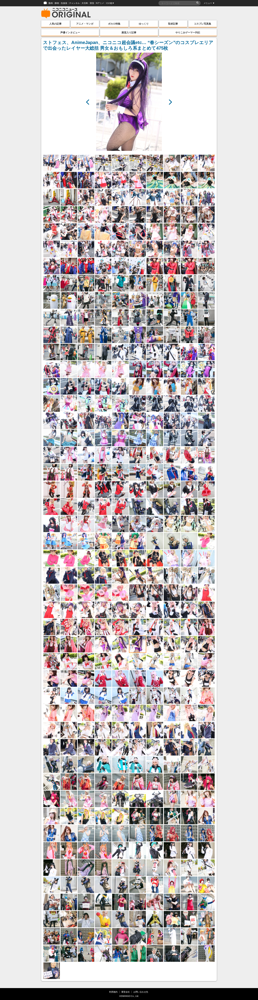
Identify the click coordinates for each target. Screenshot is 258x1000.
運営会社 (125, 992)
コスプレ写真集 (202, 23)
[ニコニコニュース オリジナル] (66, 13)
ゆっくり (144, 23)
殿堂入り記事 (129, 32)
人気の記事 (55, 23)
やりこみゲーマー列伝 (188, 32)
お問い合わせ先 (140, 992)
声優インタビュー (70, 32)
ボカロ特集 (114, 23)
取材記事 (173, 23)
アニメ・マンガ (84, 23)
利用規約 (113, 992)
